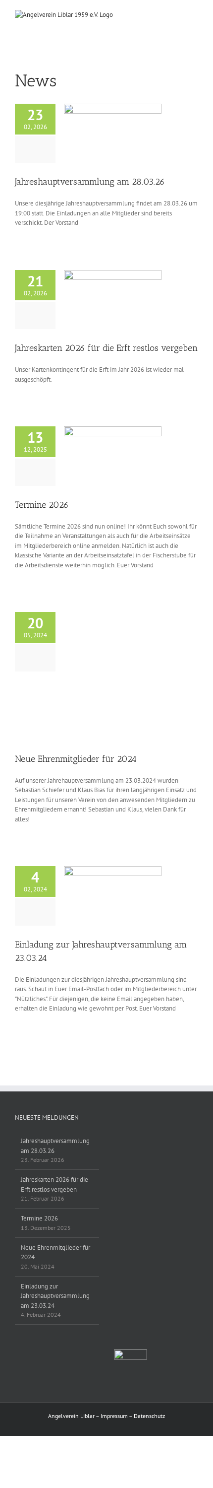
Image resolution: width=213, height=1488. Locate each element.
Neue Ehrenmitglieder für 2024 (76, 758)
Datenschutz (149, 1416)
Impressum (114, 1416)
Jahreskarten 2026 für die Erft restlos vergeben (106, 347)
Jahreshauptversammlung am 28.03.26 (90, 181)
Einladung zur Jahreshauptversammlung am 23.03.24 (55, 1296)
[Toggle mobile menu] (194, 15)
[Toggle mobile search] (176, 15)
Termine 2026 (42, 504)
